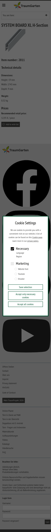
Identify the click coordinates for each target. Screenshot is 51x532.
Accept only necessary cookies (25, 295)
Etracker (21, 278)
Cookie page (37, 237)
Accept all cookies (25, 304)
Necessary (22, 248)
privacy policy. (33, 241)
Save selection (25, 287)
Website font (23, 269)
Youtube (21, 274)
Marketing (22, 263)
